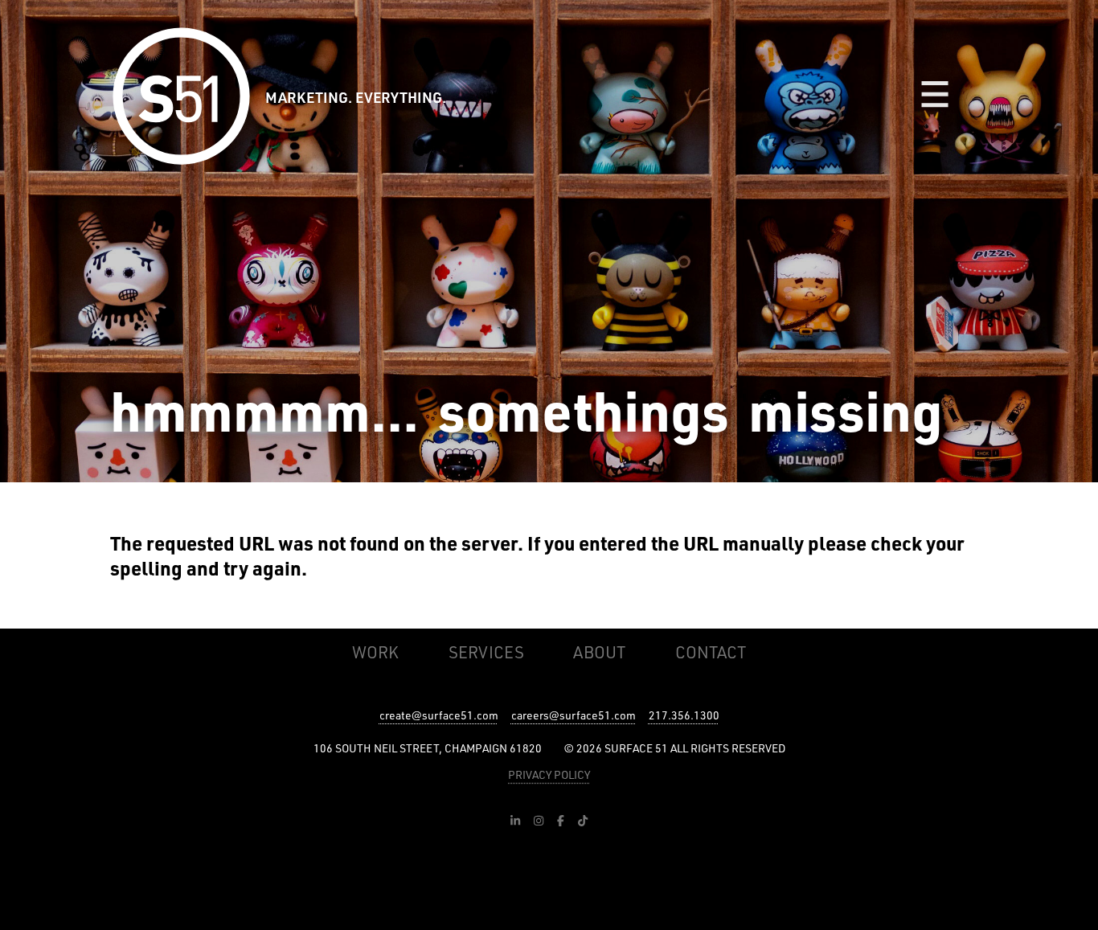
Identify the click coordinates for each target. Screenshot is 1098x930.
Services (486, 651)
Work (375, 651)
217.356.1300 (684, 715)
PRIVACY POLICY (549, 774)
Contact (710, 651)
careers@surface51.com (573, 715)
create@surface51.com (438, 715)
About (599, 651)
